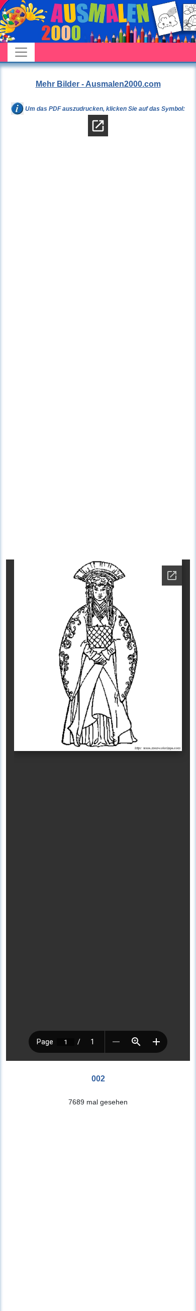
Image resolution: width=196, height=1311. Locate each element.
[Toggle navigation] (21, 52)
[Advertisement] (98, 254)
